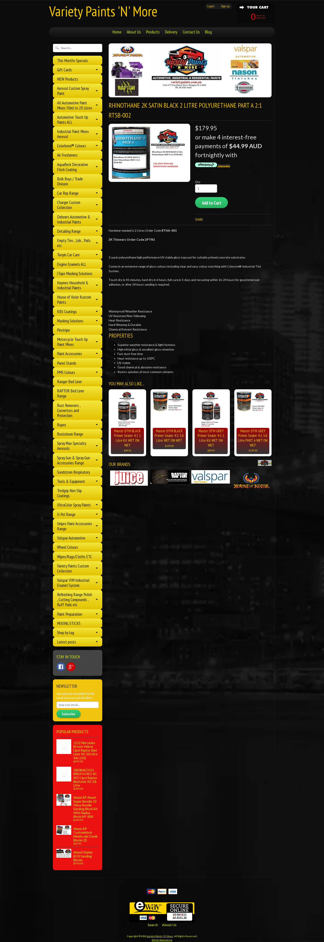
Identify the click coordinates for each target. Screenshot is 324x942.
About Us (134, 32)
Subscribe (68, 714)
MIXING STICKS (68, 623)
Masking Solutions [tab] (70, 320)
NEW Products (67, 78)
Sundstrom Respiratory (73, 472)
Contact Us (191, 32)
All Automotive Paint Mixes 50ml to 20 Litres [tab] (74, 105)
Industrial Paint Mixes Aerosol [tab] (73, 134)
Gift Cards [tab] (64, 69)
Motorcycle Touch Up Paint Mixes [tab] (72, 341)
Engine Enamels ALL (71, 264)
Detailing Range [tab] (69, 231)
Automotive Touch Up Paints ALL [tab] (72, 119)
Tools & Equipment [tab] (71, 481)
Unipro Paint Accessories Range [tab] (74, 526)
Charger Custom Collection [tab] (68, 204)
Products (153, 32)
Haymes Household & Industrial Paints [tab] (72, 285)
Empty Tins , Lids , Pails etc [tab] (74, 243)
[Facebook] (60, 666)
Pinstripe (63, 329)
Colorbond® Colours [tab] (71, 145)
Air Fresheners (67, 154)
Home (116, 32)
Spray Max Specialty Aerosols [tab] (71, 445)
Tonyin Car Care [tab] (68, 254)
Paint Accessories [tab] (69, 353)
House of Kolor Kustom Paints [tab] (74, 299)
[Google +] (71, 666)
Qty (197, 182)
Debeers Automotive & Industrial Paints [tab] (73, 219)
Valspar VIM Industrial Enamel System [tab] (73, 582)
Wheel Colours (67, 547)
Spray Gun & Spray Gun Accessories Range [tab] (73, 460)
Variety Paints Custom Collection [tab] (73, 568)
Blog (208, 32)
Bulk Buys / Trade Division (70, 181)
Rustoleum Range (70, 433)
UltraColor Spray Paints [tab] (74, 505)
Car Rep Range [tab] (67, 193)
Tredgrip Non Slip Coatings (69, 493)
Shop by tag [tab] (65, 632)
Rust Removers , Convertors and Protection (68, 410)
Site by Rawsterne (162, 939)
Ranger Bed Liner (69, 381)
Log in (210, 6)
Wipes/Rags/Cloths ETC (74, 556)
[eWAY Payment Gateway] (162, 919)
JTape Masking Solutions (74, 273)
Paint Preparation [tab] (69, 614)
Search (153, 925)
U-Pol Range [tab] (66, 514)
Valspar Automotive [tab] (71, 538)
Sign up (225, 6)
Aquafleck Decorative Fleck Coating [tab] (72, 167)
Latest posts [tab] (66, 642)
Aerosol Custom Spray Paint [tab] (73, 90)
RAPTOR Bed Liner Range (70, 393)
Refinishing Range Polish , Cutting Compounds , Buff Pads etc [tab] (74, 599)
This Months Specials (72, 60)
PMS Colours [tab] (66, 372)
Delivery (171, 32)
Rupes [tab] (61, 424)
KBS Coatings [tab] (67, 311)
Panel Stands (66, 363)
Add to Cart (211, 203)
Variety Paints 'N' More (103, 11)
